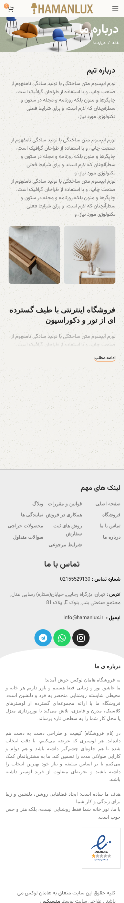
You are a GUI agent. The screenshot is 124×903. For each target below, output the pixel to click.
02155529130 (75, 579)
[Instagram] (81, 637)
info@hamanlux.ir (83, 618)
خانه (115, 43)
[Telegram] (43, 637)
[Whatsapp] (62, 637)
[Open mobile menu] (115, 8)
